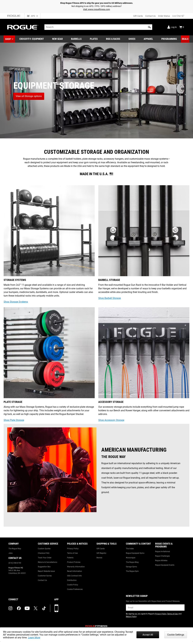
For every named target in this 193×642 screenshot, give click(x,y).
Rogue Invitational (162, 551)
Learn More (34, 637)
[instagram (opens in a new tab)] (10, 608)
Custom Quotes (44, 549)
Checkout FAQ (43, 553)
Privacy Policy (73, 549)
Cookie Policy (72, 585)
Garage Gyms (131, 567)
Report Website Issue (46, 571)
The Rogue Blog (132, 562)
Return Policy (131, 616)
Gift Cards (138, 16)
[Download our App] (56, 608)
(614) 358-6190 (14, 563)
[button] (149, 27)
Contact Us (150, 16)
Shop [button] (8, 39)
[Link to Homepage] (22, 27)
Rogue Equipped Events (164, 565)
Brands (99, 558)
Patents (70, 558)
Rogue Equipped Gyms (135, 553)
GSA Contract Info (74, 576)
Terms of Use (72, 553)
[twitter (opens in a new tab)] (35, 608)
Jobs (10, 553)
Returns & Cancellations (47, 562)
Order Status (164, 16)
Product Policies (73, 562)
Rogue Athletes (161, 560)
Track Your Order (44, 558)
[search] (98, 27)
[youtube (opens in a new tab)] (27, 608)
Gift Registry (101, 553)
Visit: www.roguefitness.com (96, 9)
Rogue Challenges (162, 556)
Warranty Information (76, 567)
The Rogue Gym (132, 571)
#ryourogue (130, 558)
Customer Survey (45, 576)
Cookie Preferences (75, 589)
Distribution (72, 580)
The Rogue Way (14, 549)
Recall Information (74, 571)
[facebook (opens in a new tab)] (19, 608)
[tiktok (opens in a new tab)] (44, 608)
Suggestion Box (44, 567)
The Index (130, 549)
